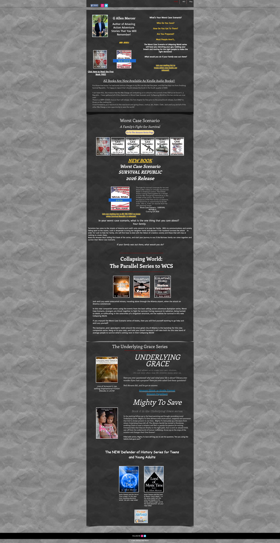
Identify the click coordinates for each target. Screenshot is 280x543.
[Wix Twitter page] (106, 5)
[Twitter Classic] (145, 536)
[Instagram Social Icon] (142, 536)
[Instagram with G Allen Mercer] (102, 5)
